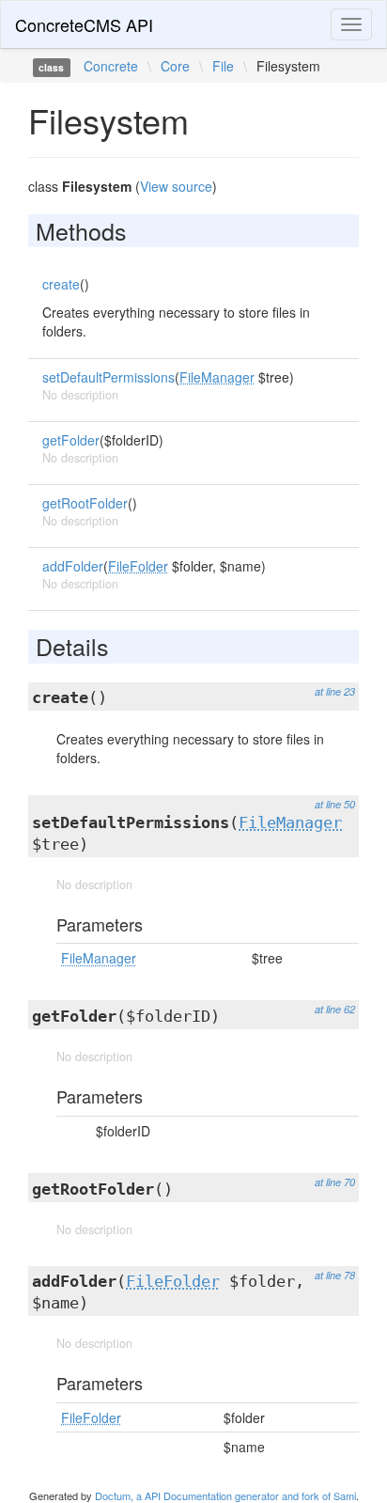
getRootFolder (85, 502)
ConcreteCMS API (84, 24)
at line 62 (335, 1009)
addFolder (72, 565)
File (223, 65)
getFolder (71, 440)
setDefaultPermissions (108, 377)
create (61, 283)
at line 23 (335, 691)
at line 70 (335, 1182)
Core (175, 65)
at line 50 (335, 804)
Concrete (111, 65)
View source (176, 186)
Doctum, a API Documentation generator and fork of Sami (225, 1495)
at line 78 (335, 1275)
